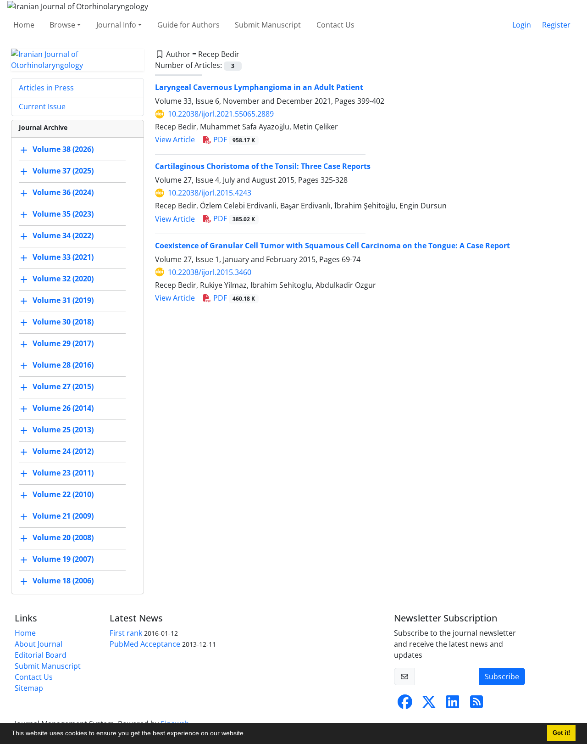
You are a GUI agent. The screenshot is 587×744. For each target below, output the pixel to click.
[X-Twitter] (429, 704)
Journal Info (116, 25)
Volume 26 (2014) (63, 408)
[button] (248, 734)
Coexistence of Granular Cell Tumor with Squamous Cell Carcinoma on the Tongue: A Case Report (332, 246)
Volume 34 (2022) (63, 235)
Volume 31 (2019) (63, 300)
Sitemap (29, 688)
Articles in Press (46, 88)
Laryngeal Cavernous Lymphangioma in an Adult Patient (259, 87)
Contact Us (335, 25)
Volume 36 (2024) (63, 192)
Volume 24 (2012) (63, 451)
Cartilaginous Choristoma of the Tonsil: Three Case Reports (263, 166)
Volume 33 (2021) (63, 257)
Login (521, 25)
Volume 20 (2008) (63, 537)
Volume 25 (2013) (63, 430)
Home (23, 25)
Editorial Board (40, 655)
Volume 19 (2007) (63, 559)
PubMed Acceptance (145, 644)
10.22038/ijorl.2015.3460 (209, 272)
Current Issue (42, 106)
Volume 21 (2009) (63, 516)
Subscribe (502, 676)
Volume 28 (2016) (63, 365)
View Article (175, 139)
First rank (126, 633)
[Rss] (476, 704)
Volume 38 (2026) (63, 149)
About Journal (38, 644)
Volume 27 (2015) (63, 386)
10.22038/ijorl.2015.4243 (209, 193)
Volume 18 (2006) (63, 581)
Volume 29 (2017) (63, 343)
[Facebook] (405, 704)
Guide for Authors (188, 25)
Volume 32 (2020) (63, 279)
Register (556, 25)
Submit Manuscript (268, 25)
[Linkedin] (453, 704)
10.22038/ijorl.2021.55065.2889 (221, 114)
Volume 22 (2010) (63, 494)
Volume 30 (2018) (63, 322)
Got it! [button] (561, 733)
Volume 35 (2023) (63, 214)
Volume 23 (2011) (63, 473)
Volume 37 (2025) (63, 171)
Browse (62, 25)
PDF (233, 139)
